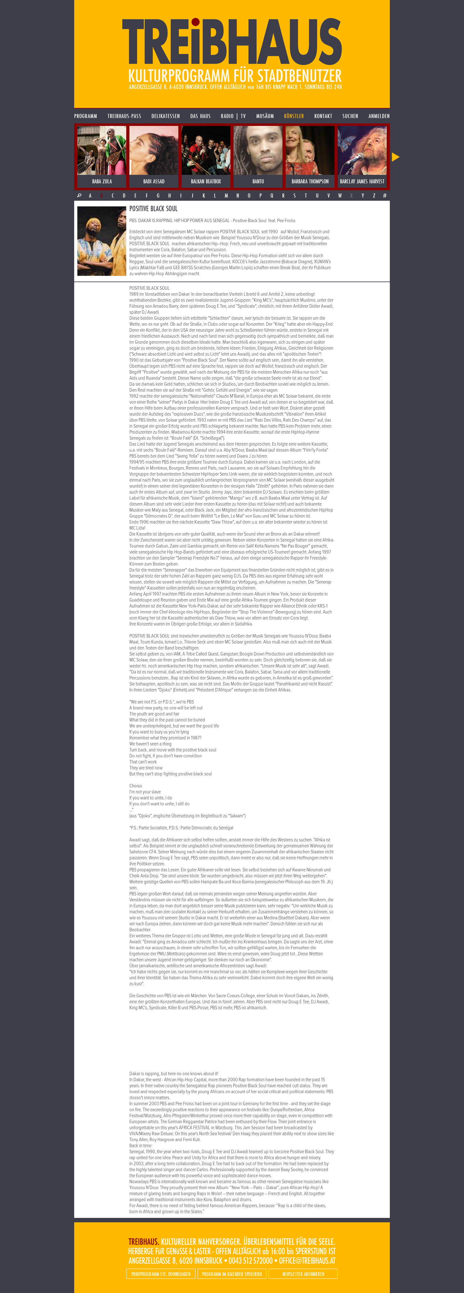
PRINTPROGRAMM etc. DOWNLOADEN (160, 1274)
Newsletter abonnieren (303, 1274)
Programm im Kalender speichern (232, 1274)
